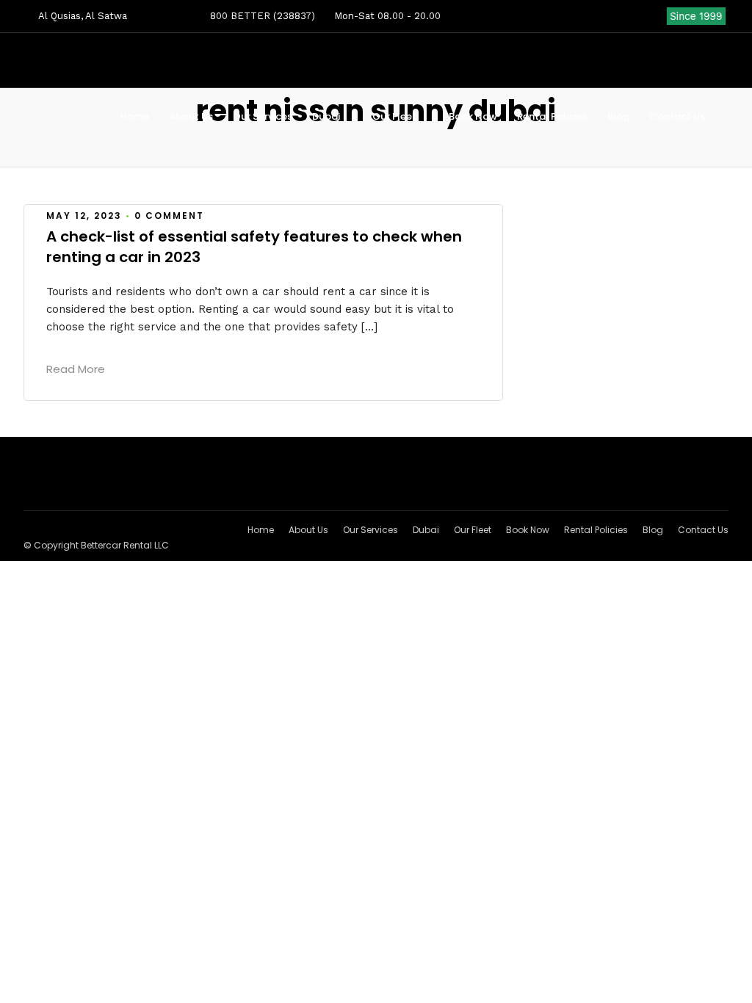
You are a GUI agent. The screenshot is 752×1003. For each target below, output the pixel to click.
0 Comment (169, 215)
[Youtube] (608, 16)
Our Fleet (394, 116)
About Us (191, 116)
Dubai (326, 116)
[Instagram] (655, 16)
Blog (618, 116)
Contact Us (677, 116)
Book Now (473, 116)
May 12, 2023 (84, 215)
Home (134, 116)
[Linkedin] (632, 16)
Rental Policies (552, 116)
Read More (75, 369)
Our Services (262, 116)
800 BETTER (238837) (261, 15)
